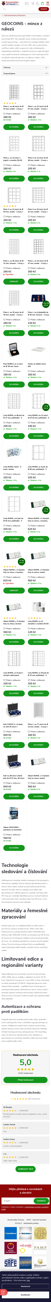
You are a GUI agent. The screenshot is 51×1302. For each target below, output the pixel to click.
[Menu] (47, 3)
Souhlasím (25, 1295)
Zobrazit (14, 281)
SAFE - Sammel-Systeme (36, 1220)
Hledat (44, 9)
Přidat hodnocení (25, 1080)
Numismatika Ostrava (15, 1220)
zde (28, 1280)
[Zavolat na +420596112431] (32, 3)
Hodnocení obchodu (25, 1092)
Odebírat (41, 1201)
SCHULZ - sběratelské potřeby (27, 1223)
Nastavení (25, 1286)
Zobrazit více (25, 1169)
